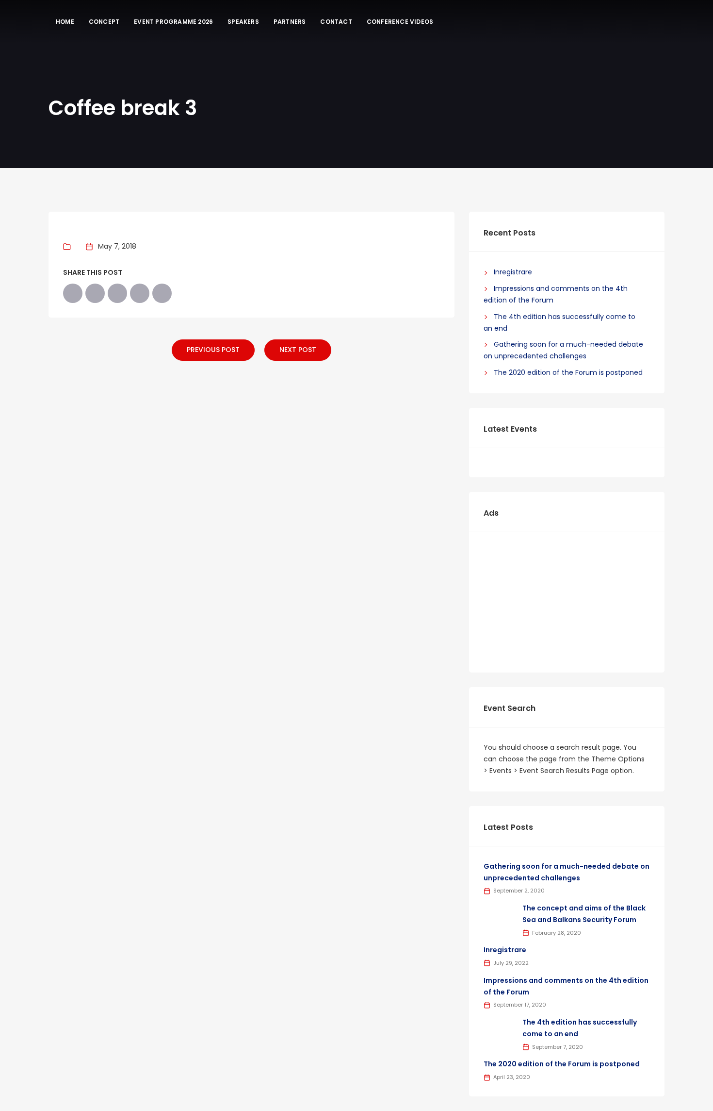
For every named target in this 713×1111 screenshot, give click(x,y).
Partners (290, 21)
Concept (104, 21)
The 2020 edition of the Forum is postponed (568, 372)
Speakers (243, 21)
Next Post (297, 349)
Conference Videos (400, 21)
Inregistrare (513, 272)
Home (65, 21)
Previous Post (213, 349)
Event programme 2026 (173, 21)
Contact (336, 21)
